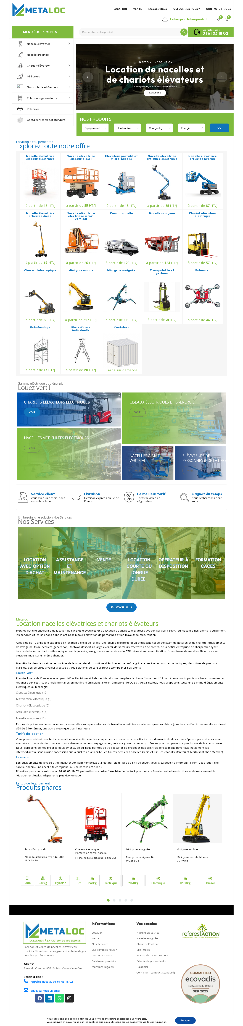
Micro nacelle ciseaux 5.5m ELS (96, 857)
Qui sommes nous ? (104, 949)
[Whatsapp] (59, 998)
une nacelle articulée (87, 767)
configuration (158, 1022)
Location (97, 932)
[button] (108, 900)
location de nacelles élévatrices (76, 630)
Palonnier (142, 967)
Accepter (185, 1020)
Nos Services (100, 944)
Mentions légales (103, 967)
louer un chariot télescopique (48, 651)
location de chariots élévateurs (125, 630)
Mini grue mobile (187, 849)
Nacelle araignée (147, 938)
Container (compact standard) (155, 972)
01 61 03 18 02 (215, 33)
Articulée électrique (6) (31, 712)
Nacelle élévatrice (147, 932)
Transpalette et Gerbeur (152, 955)
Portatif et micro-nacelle (91, 853)
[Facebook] (39, 998)
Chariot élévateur (147, 944)
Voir (32, 412)
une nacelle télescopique (53, 767)
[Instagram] (69, 998)
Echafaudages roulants (151, 961)
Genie (146, 752)
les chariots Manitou (173, 752)
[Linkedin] (49, 998)
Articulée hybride (36, 849)
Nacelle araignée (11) (31, 718)
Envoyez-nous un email (45, 990)
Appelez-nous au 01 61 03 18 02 (51, 981)
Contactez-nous (102, 955)
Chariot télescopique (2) (32, 705)
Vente (95, 938)
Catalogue (155, 90)
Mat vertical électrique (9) (34, 699)
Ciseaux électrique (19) (31, 693)
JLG (156, 752)
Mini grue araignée (138, 849)
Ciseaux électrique (87, 849)
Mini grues (143, 949)
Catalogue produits (104, 961)
